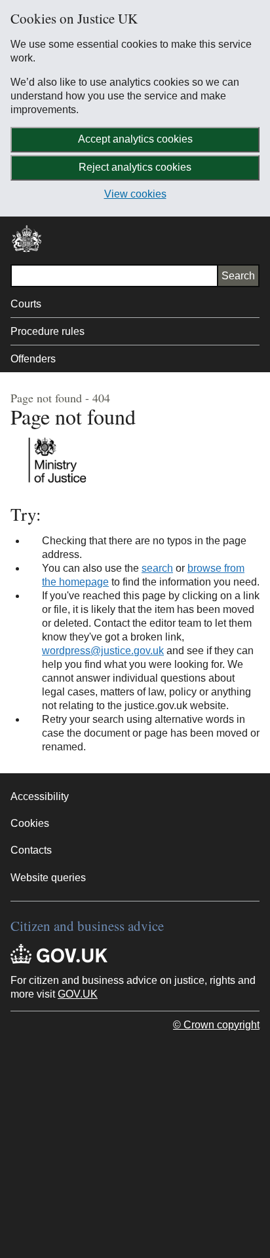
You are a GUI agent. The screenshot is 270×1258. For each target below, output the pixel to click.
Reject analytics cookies (135, 167)
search (157, 568)
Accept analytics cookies (135, 139)
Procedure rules (47, 331)
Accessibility (39, 796)
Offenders (33, 358)
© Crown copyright (216, 1024)
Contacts (31, 850)
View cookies (135, 194)
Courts (25, 303)
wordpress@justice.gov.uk (103, 650)
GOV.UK (78, 994)
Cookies (29, 823)
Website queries (48, 877)
